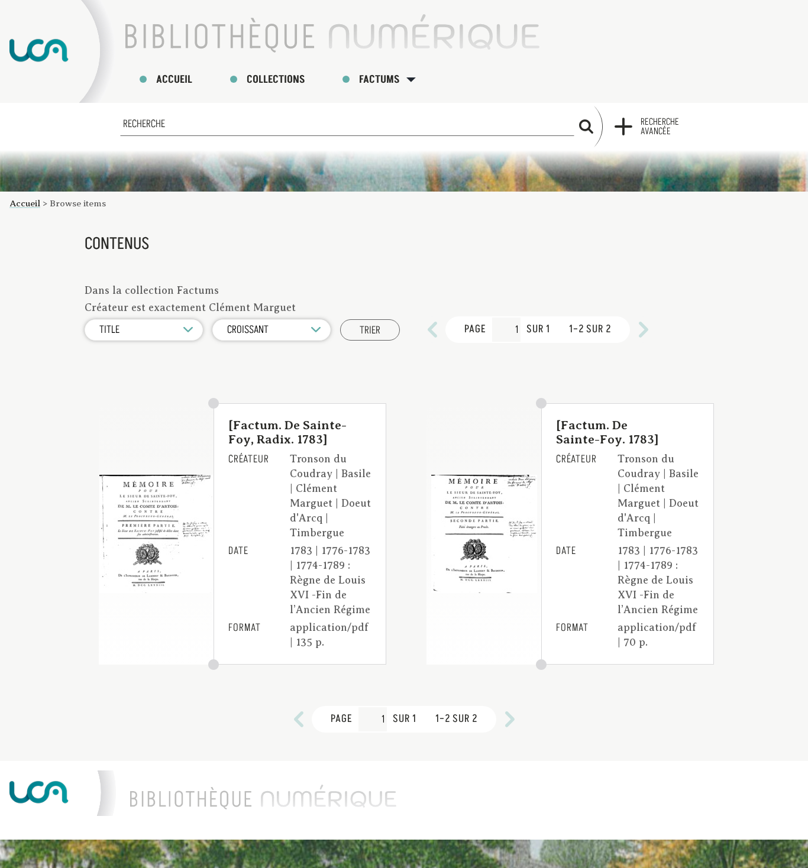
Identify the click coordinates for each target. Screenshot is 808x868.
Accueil (174, 79)
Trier (370, 330)
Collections (276, 79)
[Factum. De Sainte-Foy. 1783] (607, 432)
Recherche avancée (660, 126)
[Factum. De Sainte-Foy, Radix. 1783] (287, 432)
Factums (379, 79)
